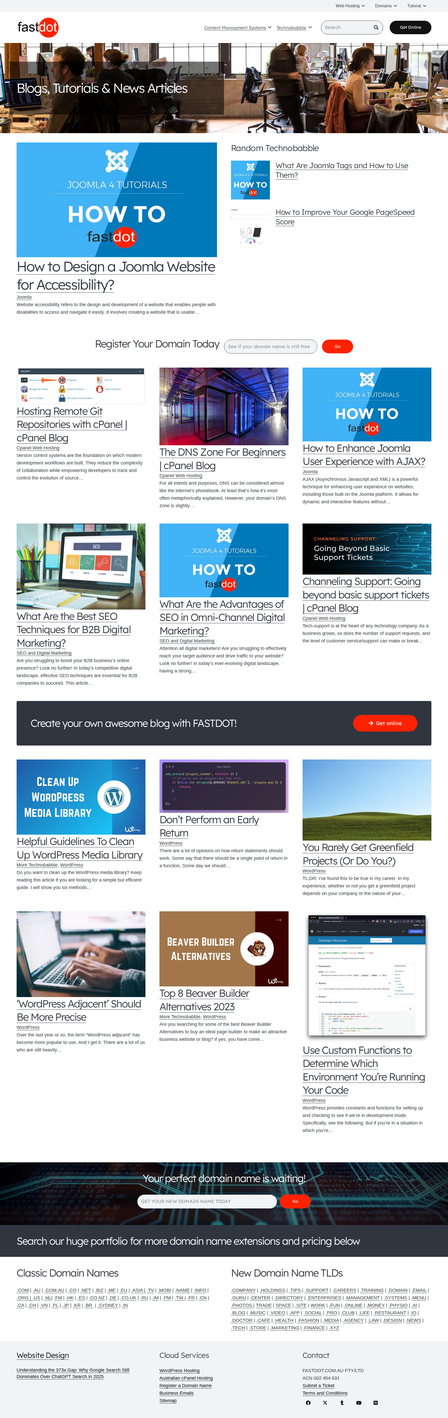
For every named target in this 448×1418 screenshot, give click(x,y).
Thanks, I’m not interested (224, 813)
